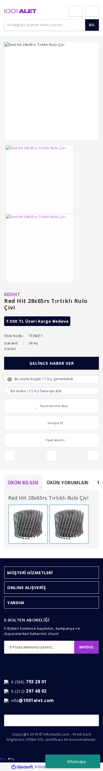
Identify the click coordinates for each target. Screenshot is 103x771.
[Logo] (20, 10)
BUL (92, 25)
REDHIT (12, 294)
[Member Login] (75, 10)
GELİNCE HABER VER (51, 363)
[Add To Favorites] (51, 406)
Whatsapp (76, 761)
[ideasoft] (22, 767)
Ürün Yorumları (68, 483)
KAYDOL (86, 647)
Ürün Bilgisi (23, 483)
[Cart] (92, 10)
